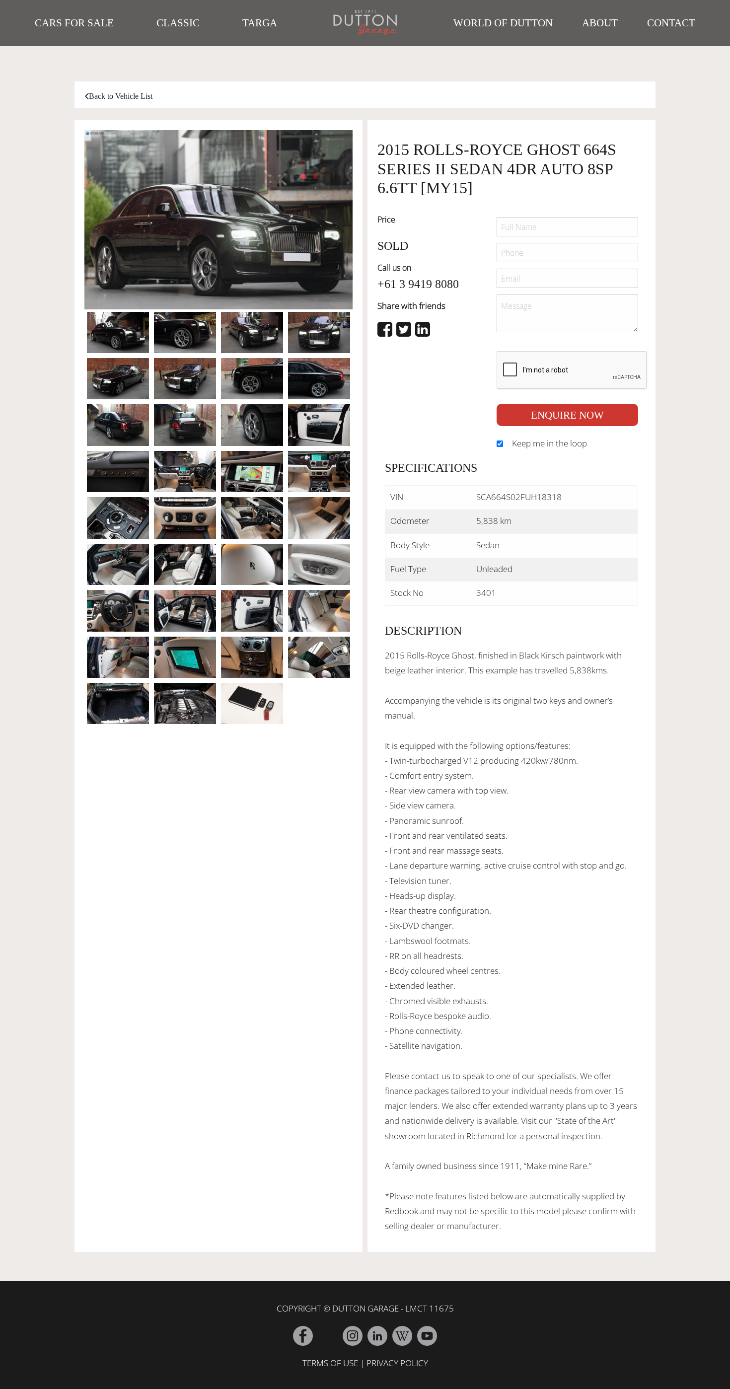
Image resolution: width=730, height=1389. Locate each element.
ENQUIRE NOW (567, 415)
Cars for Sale (74, 23)
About (600, 23)
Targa (259, 23)
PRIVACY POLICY (397, 1363)
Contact (671, 23)
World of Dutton (503, 23)
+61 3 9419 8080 (418, 284)
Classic (178, 23)
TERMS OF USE (330, 1363)
